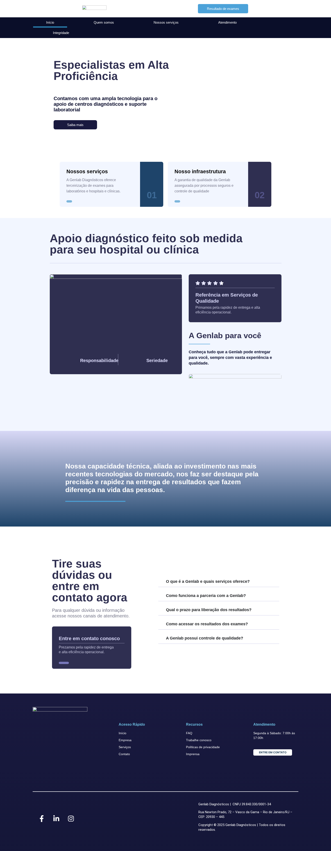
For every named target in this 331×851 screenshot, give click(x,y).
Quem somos (104, 22)
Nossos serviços (166, 22)
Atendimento (227, 22)
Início (50, 22)
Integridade (61, 33)
